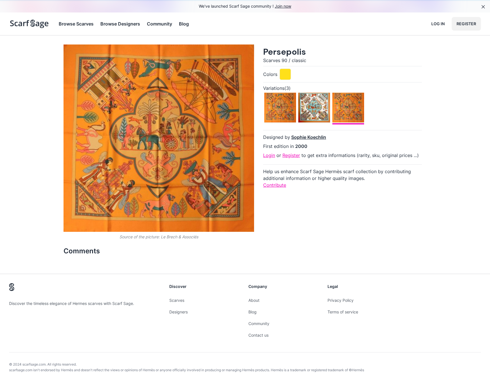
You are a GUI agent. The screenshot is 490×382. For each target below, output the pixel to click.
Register (466, 23)
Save (84, 53)
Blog (184, 24)
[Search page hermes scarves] (29, 23)
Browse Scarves (76, 24)
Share (239, 53)
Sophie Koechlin (308, 137)
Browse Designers (120, 24)
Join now (283, 6)
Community (159, 24)
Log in (438, 23)
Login (269, 155)
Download (209, 53)
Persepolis (284, 51)
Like (111, 53)
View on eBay (105, 346)
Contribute (274, 185)
